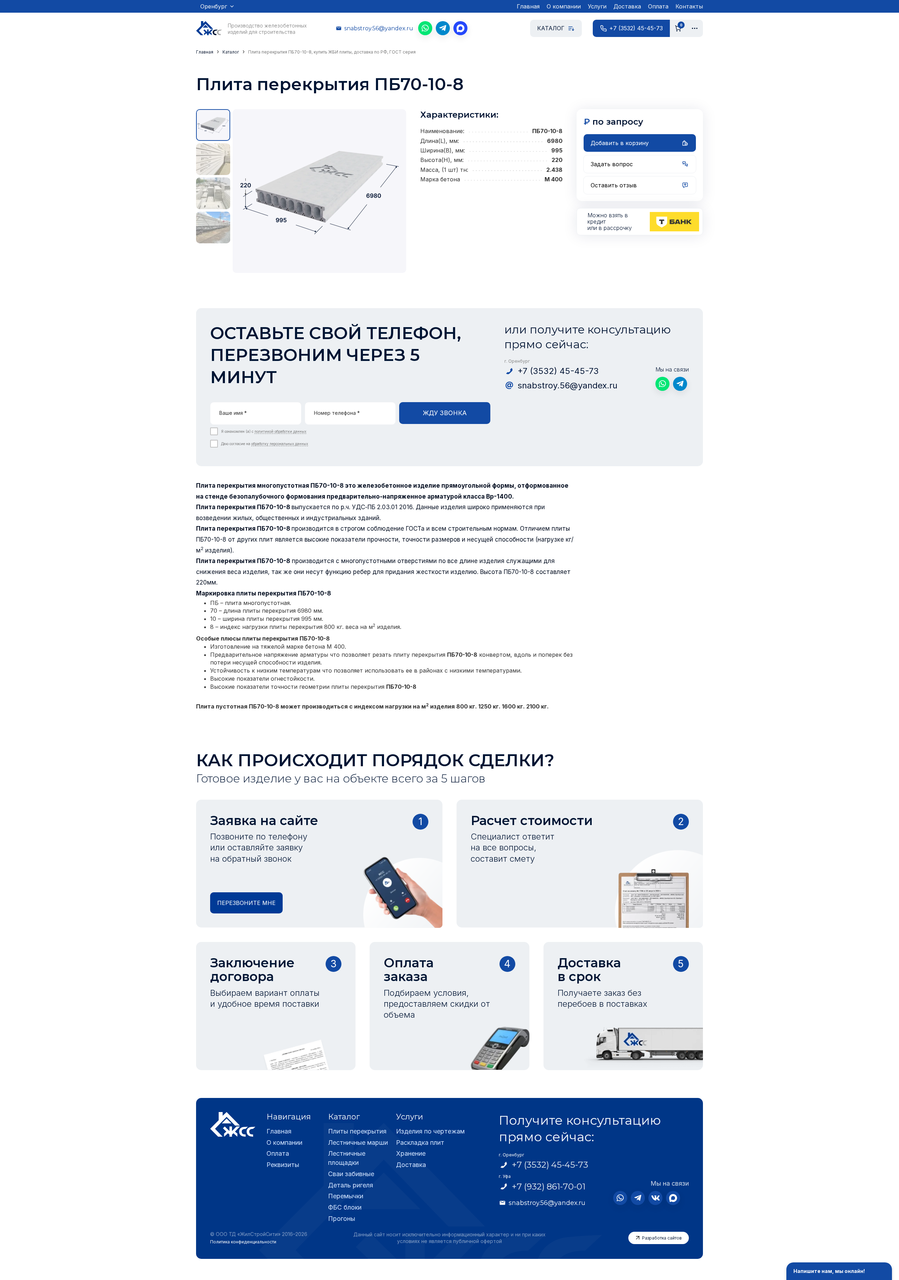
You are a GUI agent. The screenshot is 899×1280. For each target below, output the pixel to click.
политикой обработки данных (280, 431)
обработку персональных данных (279, 444)
